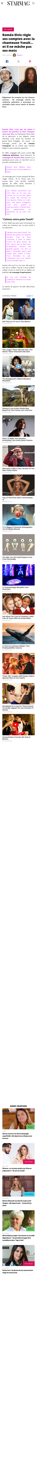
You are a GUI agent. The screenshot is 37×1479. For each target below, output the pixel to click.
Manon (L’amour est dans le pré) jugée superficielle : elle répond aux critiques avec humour (17, 1136)
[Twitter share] (18, 61)
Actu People (29, 1162)
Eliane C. (20, 55)
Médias (30, 1127)
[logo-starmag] (18, 3)
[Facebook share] (7, 61)
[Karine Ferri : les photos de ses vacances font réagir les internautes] (18, 1255)
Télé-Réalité (29, 1194)
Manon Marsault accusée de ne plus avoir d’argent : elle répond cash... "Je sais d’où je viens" (16, 1203)
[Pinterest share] (30, 61)
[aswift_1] (18, 21)
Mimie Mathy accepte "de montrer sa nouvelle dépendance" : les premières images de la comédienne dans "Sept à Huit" (18, 1237)
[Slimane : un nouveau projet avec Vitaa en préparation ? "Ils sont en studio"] (18, 1153)
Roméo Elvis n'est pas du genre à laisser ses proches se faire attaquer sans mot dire (18, 131)
